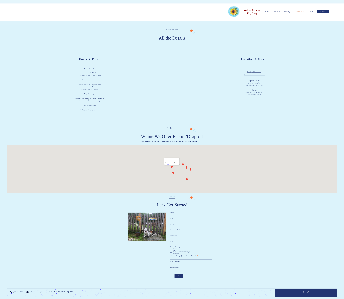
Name (172, 212)
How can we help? (175, 267)
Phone (172, 224)
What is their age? (175, 261)
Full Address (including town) (178, 230)
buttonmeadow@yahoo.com (254, 92)
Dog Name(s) (174, 235)
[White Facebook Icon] (303, 292)
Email (171, 218)
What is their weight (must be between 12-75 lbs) (183, 256)
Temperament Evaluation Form (254, 74)
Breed (172, 241)
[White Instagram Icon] (308, 292)
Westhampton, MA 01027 (254, 85)
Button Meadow (252, 10)
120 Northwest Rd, (254, 83)
